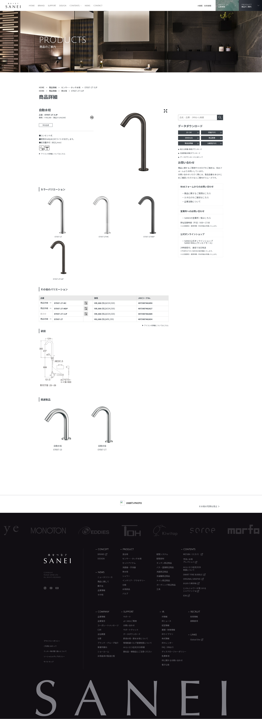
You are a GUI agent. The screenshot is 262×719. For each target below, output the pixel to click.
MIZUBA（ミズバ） (191, 554)
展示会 (100, 585)
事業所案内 (102, 647)
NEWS (87, 6)
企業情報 (101, 590)
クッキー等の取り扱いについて (55, 651)
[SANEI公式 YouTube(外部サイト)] (51, 588)
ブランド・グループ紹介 (108, 642)
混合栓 (125, 554)
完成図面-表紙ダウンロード (190, 153)
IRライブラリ (167, 634)
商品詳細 (44, 303)
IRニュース (166, 621)
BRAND (41, 6)
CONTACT (97, 6)
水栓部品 (126, 589)
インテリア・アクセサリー (133, 580)
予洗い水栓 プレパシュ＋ (189, 560)
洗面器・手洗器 (129, 567)
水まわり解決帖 (189, 583)
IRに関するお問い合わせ (172, 660)
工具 (158, 589)
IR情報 (200, 5)
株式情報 (165, 638)
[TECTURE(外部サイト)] (57, 588)
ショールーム (103, 651)
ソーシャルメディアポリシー (54, 656)
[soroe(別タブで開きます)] (177, 530)
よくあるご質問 (130, 621)
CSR (99, 629)
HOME (32, 6)
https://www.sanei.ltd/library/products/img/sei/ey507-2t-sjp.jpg (58, 257)
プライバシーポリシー (52, 641)
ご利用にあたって (50, 646)
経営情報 (165, 625)
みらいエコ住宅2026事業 (134, 647)
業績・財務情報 (168, 629)
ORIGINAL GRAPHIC (192, 579)
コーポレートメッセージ (108, 625)
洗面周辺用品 (162, 571)
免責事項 (165, 656)
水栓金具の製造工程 (106, 656)
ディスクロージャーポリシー (174, 651)
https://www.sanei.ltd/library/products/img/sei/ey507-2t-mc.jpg (103, 215)
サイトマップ (48, 661)
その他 (100, 594)
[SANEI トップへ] (57, 558)
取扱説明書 (189, 143)
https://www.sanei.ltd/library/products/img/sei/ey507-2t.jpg (58, 215)
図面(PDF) (212, 132)
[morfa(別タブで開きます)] (218, 531)
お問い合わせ (129, 625)
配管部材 (160, 558)
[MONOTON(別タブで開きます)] (23, 531)
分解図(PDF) (211, 143)
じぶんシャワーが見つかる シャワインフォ (194, 589)
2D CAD (189, 132)
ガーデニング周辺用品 (166, 584)
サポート (127, 616)
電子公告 (165, 664)
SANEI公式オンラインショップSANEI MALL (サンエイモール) (198, 241)
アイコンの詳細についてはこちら (53, 154)
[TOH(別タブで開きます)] (106, 530)
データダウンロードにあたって (191, 157)
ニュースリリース (105, 577)
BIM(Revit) (189, 138)
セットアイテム (129, 563)
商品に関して (103, 581)
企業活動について (192, 201)
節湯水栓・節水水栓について (135, 638)
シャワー (126, 576)
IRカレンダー (167, 642)
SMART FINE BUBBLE (193, 574)
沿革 (99, 638)
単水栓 (125, 571)
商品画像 (212, 138)
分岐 (124, 584)
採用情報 (207, 5)
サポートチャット (131, 629)
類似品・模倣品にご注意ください (137, 651)
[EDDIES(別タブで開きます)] (68, 530)
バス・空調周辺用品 (165, 567)
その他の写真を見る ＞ (209, 506)
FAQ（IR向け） (168, 647)
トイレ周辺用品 (163, 580)
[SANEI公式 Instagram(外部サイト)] (45, 588)
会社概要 (101, 634)
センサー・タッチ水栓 (132, 558)
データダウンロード (131, 634)
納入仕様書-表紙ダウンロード (191, 149)
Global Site (195, 639)
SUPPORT (52, 6)
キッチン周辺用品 (164, 563)
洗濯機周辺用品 (163, 576)
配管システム (162, 554)
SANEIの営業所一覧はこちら (197, 217)
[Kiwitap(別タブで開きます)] (140, 530)
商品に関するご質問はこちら (197, 193)
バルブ (125, 593)
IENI (185, 595)
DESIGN (62, 6)
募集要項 (194, 621)
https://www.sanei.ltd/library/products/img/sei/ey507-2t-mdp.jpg (149, 215)
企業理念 (101, 621)
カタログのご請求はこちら (196, 197)
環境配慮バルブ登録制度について (137, 642)
